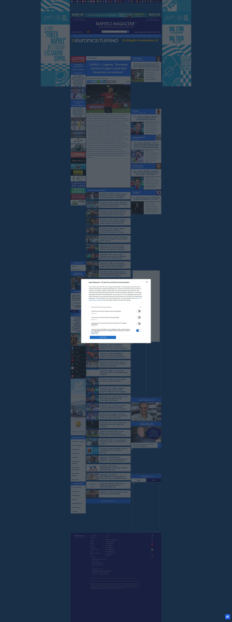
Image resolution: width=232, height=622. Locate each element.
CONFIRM (103, 337)
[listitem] (116, 307)
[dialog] (116, 311)
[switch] (138, 311)
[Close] (147, 282)
